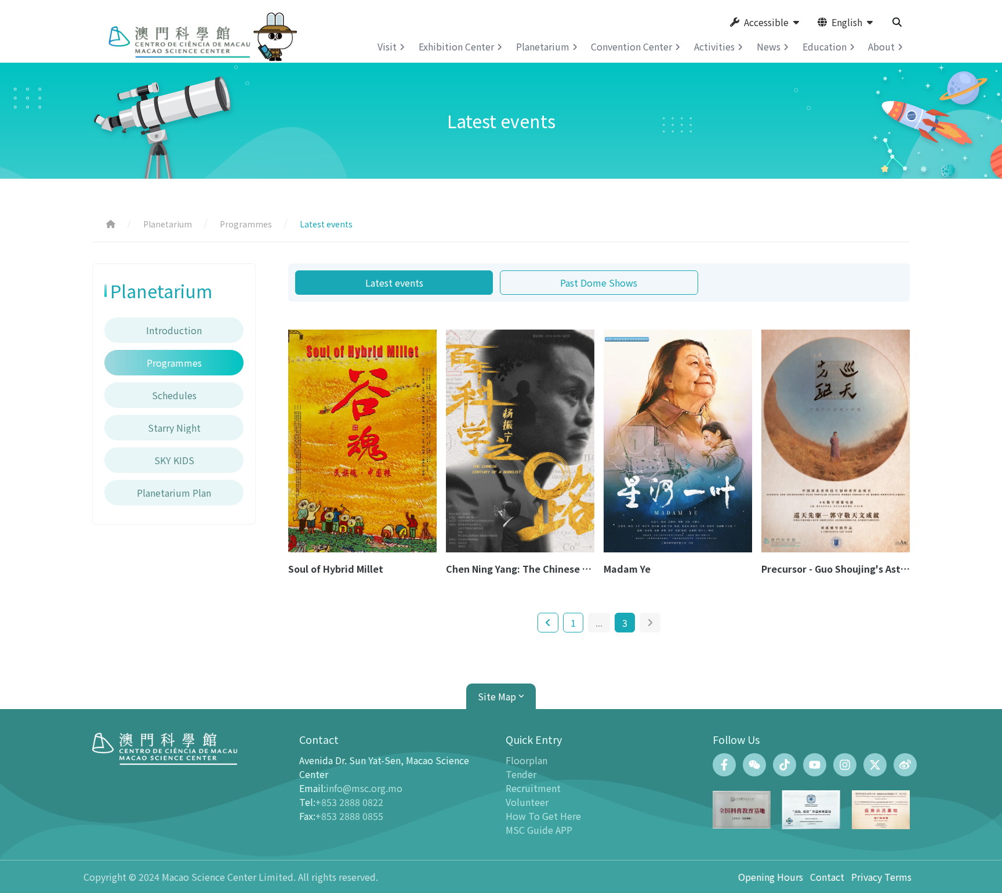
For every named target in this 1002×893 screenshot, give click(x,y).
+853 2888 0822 (349, 802)
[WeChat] (754, 764)
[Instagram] (844, 764)
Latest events (394, 283)
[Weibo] (905, 764)
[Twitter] (875, 764)
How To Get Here (543, 816)
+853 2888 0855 (349, 816)
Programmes (246, 224)
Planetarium (167, 224)
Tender (521, 774)
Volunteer (527, 802)
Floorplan (526, 760)
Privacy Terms (881, 877)
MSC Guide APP (539, 830)
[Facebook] (724, 764)
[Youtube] (814, 764)
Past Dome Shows (598, 283)
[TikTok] (784, 764)
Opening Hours (770, 877)
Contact (827, 877)
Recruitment (533, 788)
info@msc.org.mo (364, 788)
